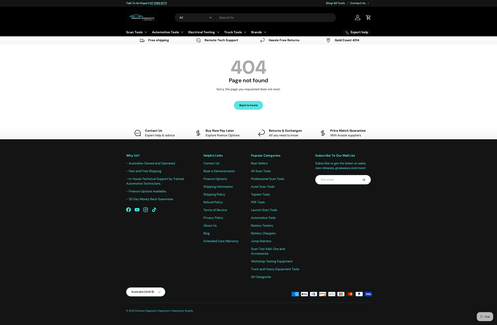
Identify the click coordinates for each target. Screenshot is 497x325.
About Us (210, 225)
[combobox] (255, 17)
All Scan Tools (261, 171)
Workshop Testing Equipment (272, 261)
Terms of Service (215, 210)
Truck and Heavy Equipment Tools (275, 269)
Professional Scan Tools (267, 179)
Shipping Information (218, 187)
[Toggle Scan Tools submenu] (145, 32)
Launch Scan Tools (264, 210)
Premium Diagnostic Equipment (152, 310)
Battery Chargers (263, 233)
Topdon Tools (260, 194)
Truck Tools (233, 32)
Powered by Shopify (182, 310)
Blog (206, 233)
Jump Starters (261, 241)
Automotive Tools (165, 32)
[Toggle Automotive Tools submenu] (182, 32)
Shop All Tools (335, 3)
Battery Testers (262, 225)
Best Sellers (259, 163)
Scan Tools (134, 32)
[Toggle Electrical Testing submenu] (218, 32)
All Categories (261, 277)
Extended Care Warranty (221, 241)
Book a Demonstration (219, 171)
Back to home (248, 105)
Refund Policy (213, 202)
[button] (368, 17)
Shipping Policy (214, 194)
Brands (256, 32)
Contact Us (358, 3)
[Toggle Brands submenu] (265, 32)
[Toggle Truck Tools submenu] (245, 32)
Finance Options (215, 179)
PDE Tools (258, 202)
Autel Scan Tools (263, 187)
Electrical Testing (201, 32)
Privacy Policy (213, 218)
